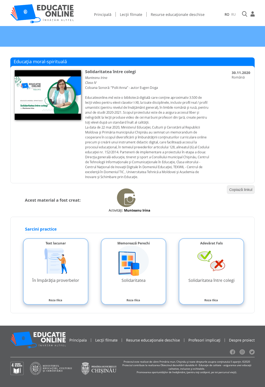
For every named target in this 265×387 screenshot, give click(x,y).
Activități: (116, 210)
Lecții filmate (131, 14)
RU (233, 14)
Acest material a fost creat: (53, 200)
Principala (78, 340)
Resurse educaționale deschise (178, 14)
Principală (102, 14)
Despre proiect (242, 340)
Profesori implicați (204, 340)
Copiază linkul (240, 190)
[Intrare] (253, 14)
